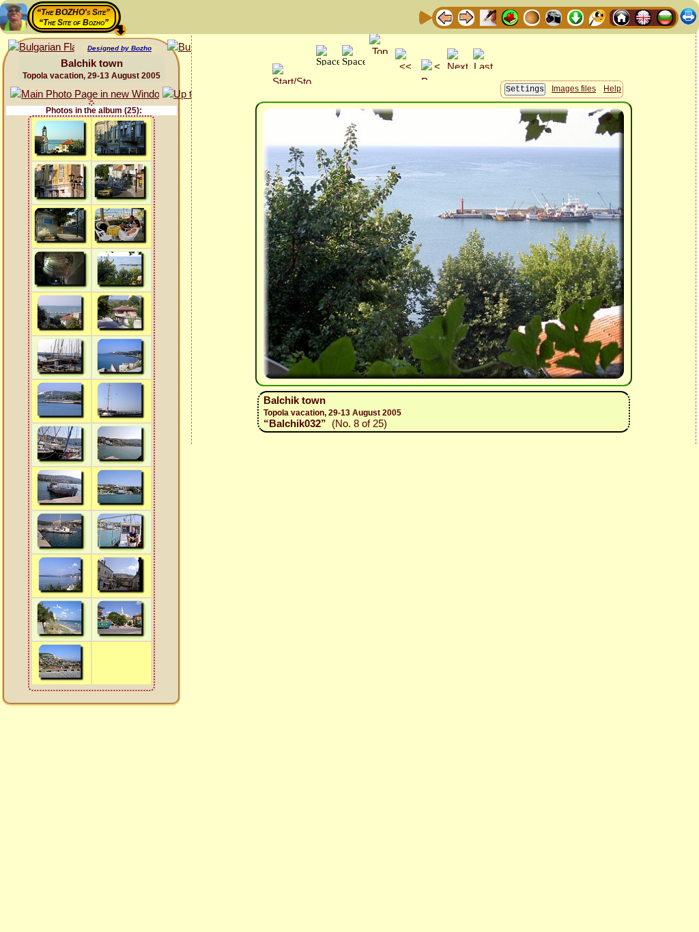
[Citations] (510, 17)
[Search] (597, 17)
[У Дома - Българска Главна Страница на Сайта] (665, 17)
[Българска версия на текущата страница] (41, 47)
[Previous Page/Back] (444, 17)
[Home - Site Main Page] (621, 17)
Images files (574, 88)
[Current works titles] (532, 17)
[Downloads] (575, 17)
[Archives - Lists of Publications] (488, 17)
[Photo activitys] (553, 17)
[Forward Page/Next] (466, 17)
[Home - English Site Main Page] (643, 17)
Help (612, 88)
